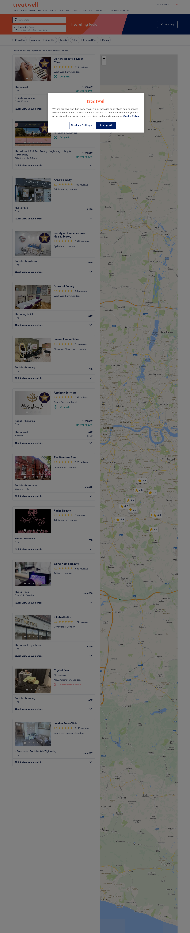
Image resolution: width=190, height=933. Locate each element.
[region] (96, 113)
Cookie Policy (131, 116)
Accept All (106, 125)
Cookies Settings (81, 125)
